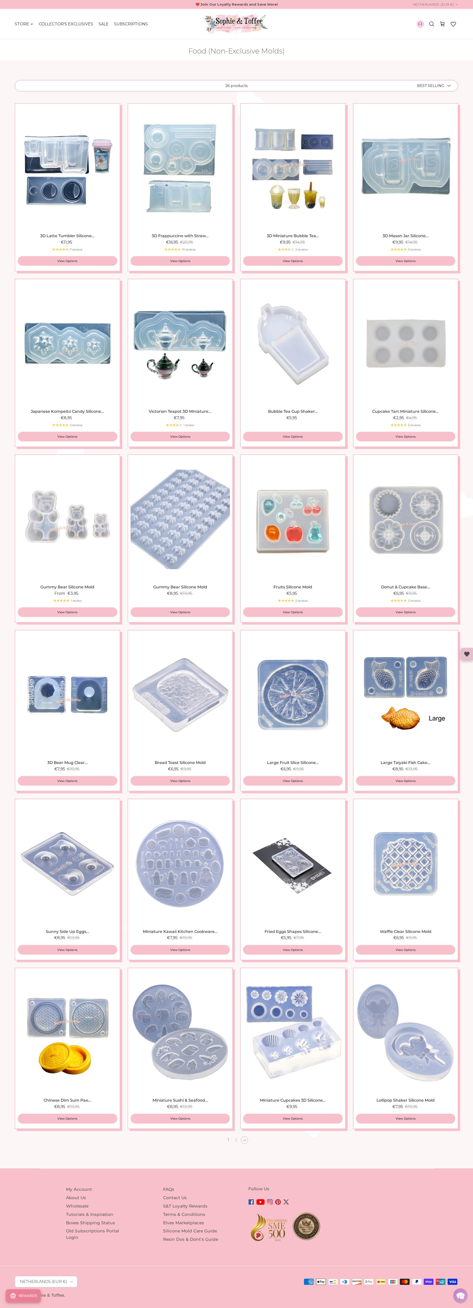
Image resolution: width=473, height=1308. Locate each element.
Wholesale (77, 1206)
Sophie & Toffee (47, 1295)
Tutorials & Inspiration (89, 1214)
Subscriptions (131, 24)
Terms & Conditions (184, 1214)
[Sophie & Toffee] (236, 24)
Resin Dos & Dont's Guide (190, 1239)
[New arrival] (180, 168)
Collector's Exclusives (66, 24)
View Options (67, 261)
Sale (104, 24)
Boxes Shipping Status (90, 1222)
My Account (79, 1189)
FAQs (168, 1189)
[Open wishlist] (467, 654)
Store (22, 24)
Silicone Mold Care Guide (190, 1230)
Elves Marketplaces (183, 1222)
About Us (76, 1197)
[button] (453, 24)
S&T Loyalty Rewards (185, 1206)
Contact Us (175, 1197)
